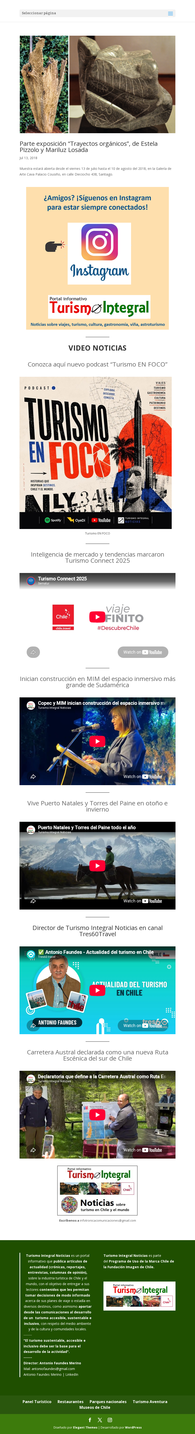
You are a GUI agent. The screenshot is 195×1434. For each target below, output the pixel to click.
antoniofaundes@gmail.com (53, 1368)
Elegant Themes (85, 1427)
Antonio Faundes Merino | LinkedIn (51, 1374)
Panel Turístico (37, 1401)
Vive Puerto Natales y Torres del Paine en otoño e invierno (97, 806)
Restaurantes (70, 1401)
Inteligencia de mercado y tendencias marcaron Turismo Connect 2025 (97, 557)
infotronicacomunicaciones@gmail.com (108, 1220)
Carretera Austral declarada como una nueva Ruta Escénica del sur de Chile (97, 1055)
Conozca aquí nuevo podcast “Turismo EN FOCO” (97, 364)
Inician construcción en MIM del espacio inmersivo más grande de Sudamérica (98, 681)
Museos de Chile (94, 1407)
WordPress (133, 1427)
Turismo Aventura (150, 1401)
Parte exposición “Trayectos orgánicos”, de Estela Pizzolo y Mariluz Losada (89, 146)
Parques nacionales (108, 1401)
